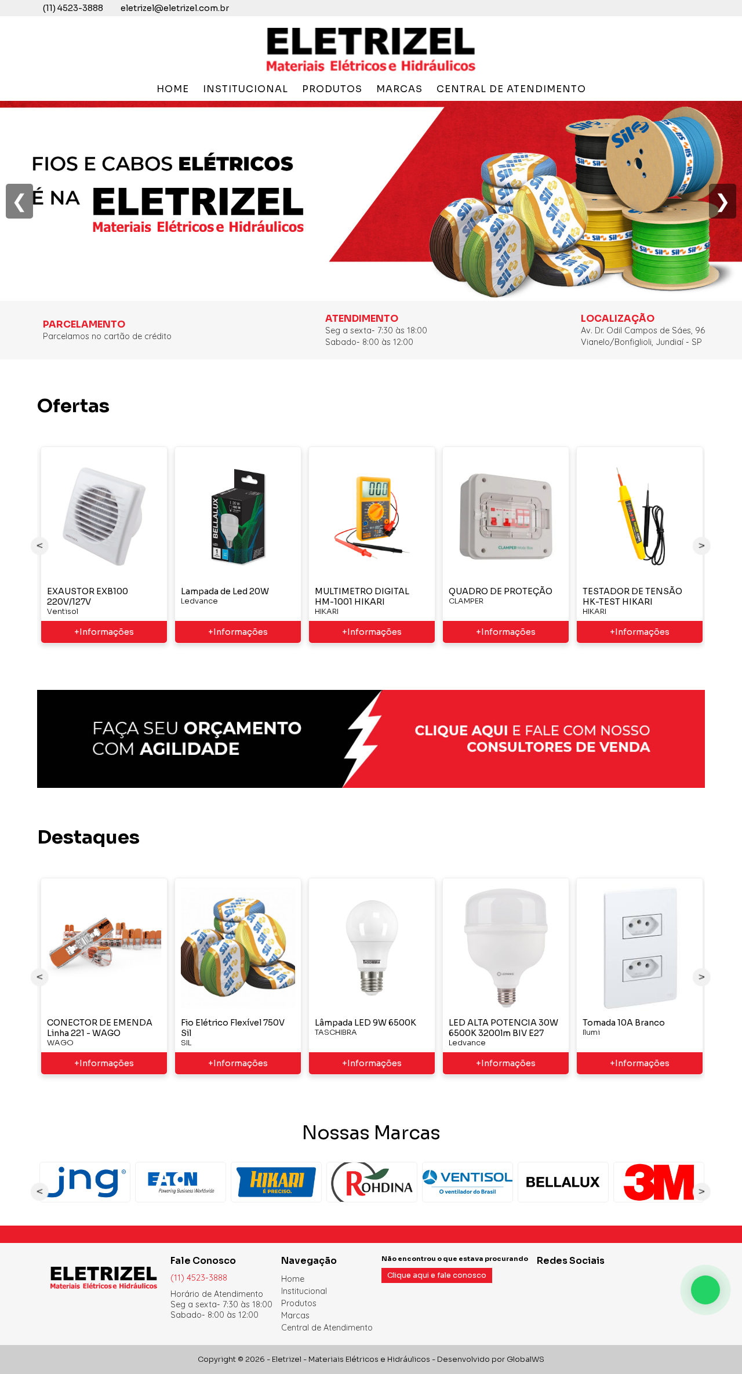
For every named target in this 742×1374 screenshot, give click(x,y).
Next (702, 545)
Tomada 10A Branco (624, 1022)
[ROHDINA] (372, 1182)
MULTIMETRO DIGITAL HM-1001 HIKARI (362, 596)
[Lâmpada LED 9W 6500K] (372, 948)
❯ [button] (722, 201)
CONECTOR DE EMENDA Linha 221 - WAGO (99, 1027)
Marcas (399, 89)
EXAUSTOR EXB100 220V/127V (87, 596)
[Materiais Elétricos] (371, 295)
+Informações (104, 632)
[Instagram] (556, 1279)
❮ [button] (19, 201)
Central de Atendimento (511, 89)
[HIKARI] (276, 1182)
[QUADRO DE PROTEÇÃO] (506, 516)
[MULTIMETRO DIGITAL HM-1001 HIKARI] (372, 516)
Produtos (332, 89)
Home (173, 89)
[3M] (659, 1182)
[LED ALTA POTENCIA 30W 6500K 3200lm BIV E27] (506, 948)
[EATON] (180, 1182)
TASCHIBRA (336, 1032)
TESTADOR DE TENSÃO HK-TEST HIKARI (632, 596)
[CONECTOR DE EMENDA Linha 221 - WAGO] (104, 948)
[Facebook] (542, 1279)
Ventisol (62, 611)
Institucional (245, 89)
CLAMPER (466, 601)
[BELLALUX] (563, 1182)
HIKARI (327, 611)
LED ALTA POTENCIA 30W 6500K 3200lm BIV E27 (503, 1027)
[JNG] (85, 1182)
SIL (186, 1043)
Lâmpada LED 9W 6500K (365, 1022)
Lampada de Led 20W (225, 591)
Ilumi (591, 1032)
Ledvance (199, 601)
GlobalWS (525, 1359)
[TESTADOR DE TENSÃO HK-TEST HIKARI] (640, 516)
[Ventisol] (467, 1182)
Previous (40, 545)
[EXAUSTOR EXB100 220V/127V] (104, 516)
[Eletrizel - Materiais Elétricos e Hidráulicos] (371, 71)
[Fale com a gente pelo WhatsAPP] (705, 1289)
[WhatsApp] (570, 1279)
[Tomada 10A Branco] (640, 948)
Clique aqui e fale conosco (436, 1275)
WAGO (60, 1043)
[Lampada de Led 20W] (238, 516)
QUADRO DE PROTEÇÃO (500, 591)
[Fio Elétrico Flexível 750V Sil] (238, 948)
